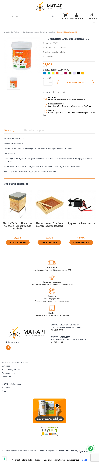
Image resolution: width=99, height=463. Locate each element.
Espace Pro (6, 377)
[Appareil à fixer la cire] (81, 204)
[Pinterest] (64, 92)
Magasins (6, 387)
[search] (53, 16)
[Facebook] (8, 347)
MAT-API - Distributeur (11, 384)
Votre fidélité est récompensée (15, 362)
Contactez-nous (8, 373)
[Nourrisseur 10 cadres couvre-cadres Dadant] (49, 204)
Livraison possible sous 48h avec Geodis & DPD (51, 270)
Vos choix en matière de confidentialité (62, 460)
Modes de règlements (11, 369)
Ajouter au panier (75, 83)
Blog (4, 391)
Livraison (6, 366)
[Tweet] (59, 92)
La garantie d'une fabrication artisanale (52, 315)
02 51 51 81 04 (57, 342)
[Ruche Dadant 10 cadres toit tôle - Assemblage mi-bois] (17, 204)
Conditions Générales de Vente (31, 451)
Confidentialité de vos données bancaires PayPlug (52, 284)
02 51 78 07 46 (57, 330)
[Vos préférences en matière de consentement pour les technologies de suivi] (4, 458)
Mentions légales (9, 451)
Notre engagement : (51, 298)
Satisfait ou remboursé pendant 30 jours (52, 301)
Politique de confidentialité (57, 451)
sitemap (73, 451)
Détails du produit (37, 130)
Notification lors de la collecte (26, 460)
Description (12, 130)
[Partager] (53, 92)
